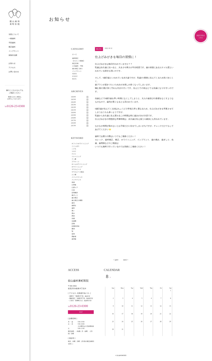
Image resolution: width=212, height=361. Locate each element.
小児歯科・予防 (77, 66)
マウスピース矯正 (78, 172)
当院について (14, 34)
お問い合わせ (14, 72)
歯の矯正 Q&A (77, 68)
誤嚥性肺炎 (76, 226)
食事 (73, 234)
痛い (73, 211)
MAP (81, 312)
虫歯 (73, 218)
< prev (115, 260)
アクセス (12, 67)
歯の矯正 (75, 198)
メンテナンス (76, 180)
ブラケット (76, 161)
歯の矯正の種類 (77, 200)
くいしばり (76, 146)
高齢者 (74, 236)
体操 (73, 182)
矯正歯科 (12, 47)
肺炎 (73, 216)
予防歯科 (12, 43)
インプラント (14, 51)
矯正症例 (75, 63)
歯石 (73, 203)
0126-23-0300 (15, 106)
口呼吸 (74, 185)
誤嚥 (73, 223)
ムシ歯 (74, 174)
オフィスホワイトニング (80, 143)
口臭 (73, 190)
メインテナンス (77, 177)
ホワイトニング (77, 167)
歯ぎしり (75, 195)
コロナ (74, 151)
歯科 (73, 208)
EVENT (75, 76)
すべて (74, 54)
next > (125, 260)
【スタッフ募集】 (78, 61)
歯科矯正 (75, 58)
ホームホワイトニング (79, 164)
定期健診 (75, 192)
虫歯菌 (74, 221)
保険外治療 (13, 55)
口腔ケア (75, 187)
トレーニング (76, 156)
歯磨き (74, 205)
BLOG (74, 79)
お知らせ (12, 63)
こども (74, 149)
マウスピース (76, 169)
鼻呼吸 (74, 239)
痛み (73, 213)
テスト (74, 154)
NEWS (74, 74)
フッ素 (74, 159)
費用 (73, 229)
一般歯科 (12, 38)
